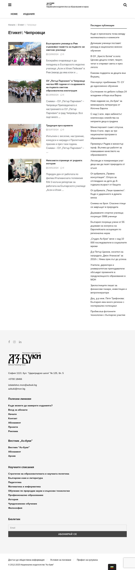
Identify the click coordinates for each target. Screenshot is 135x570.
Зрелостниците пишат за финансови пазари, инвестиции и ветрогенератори (109, 289)
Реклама (13, 431)
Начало (11, 25)
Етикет (21, 25)
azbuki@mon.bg (16, 388)
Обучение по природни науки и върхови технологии (39, 490)
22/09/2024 (53, 54)
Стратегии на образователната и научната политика (38, 473)
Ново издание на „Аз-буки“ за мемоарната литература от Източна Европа (106, 105)
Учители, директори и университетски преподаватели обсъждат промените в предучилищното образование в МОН (108, 272)
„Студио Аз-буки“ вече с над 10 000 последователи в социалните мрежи (109, 242)
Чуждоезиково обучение (22, 503)
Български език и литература (25, 478)
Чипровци (31, 25)
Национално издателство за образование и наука (67, 7)
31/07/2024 (53, 130)
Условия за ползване (60, 560)
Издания (29, 14)
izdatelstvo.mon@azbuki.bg (22, 385)
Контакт (12, 418)
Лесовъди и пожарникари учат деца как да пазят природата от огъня (108, 164)
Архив (12, 456)
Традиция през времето (59, 125)
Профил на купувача (87, 560)
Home (14, 14)
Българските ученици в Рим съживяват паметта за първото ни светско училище (65, 46)
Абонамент (14, 422)
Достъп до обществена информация (26, 560)
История (13, 499)
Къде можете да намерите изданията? (30, 405)
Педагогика (14, 482)
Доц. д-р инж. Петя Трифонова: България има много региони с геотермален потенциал (107, 302)
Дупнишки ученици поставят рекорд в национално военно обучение (106, 47)
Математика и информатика (24, 486)
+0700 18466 (15, 379)
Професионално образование (25, 495)
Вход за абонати (17, 409)
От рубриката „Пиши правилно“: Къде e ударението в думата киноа (108, 194)
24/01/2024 (53, 168)
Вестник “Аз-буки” (19, 447)
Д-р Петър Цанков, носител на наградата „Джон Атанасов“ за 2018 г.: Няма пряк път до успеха (108, 255)
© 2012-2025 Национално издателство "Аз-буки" (31, 565)
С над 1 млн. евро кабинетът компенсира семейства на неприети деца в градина (106, 118)
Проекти (13, 427)
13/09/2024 (53, 95)
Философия (15, 508)
